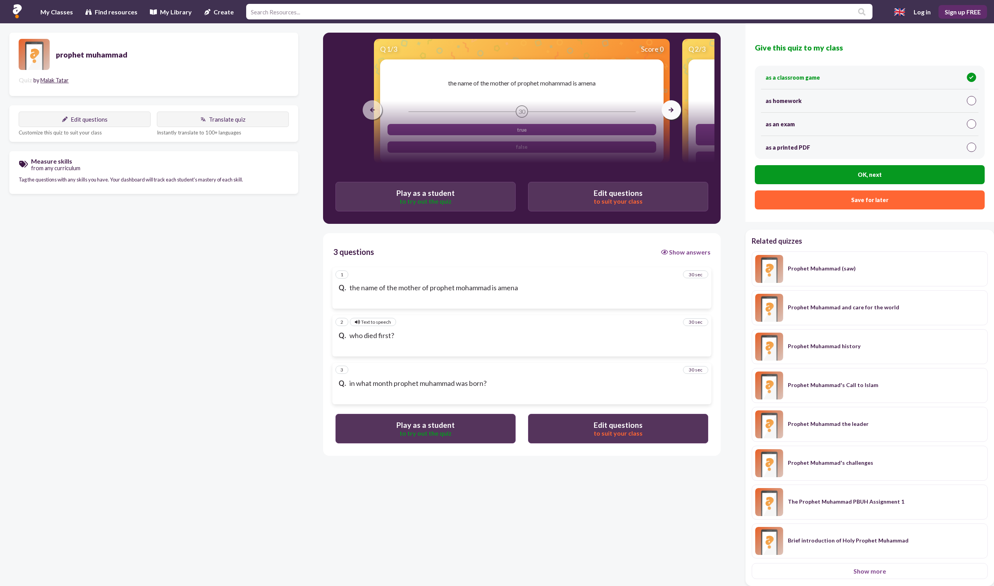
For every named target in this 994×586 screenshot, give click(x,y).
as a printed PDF (788, 147)
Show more (869, 571)
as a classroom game (793, 77)
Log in (922, 12)
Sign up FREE (963, 12)
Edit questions (89, 119)
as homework (783, 101)
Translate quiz (227, 119)
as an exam (780, 124)
